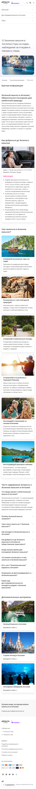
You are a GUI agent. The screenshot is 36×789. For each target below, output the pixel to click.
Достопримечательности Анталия (13, 15)
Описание (5, 10)
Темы (3, 20)
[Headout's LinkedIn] (3, 774)
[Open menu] (33, 3)
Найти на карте (8, 176)
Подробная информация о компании (10, 745)
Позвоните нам (8, 731)
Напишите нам (8, 735)
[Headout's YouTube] (9, 774)
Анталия (4, 80)
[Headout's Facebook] (13, 774)
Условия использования (9, 752)
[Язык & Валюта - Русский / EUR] (30, 2)
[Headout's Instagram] (6, 774)
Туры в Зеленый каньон (17, 80)
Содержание (9, 785)
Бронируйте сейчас (9, 627)
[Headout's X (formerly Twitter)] (16, 774)
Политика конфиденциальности (12, 749)
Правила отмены (7, 755)
